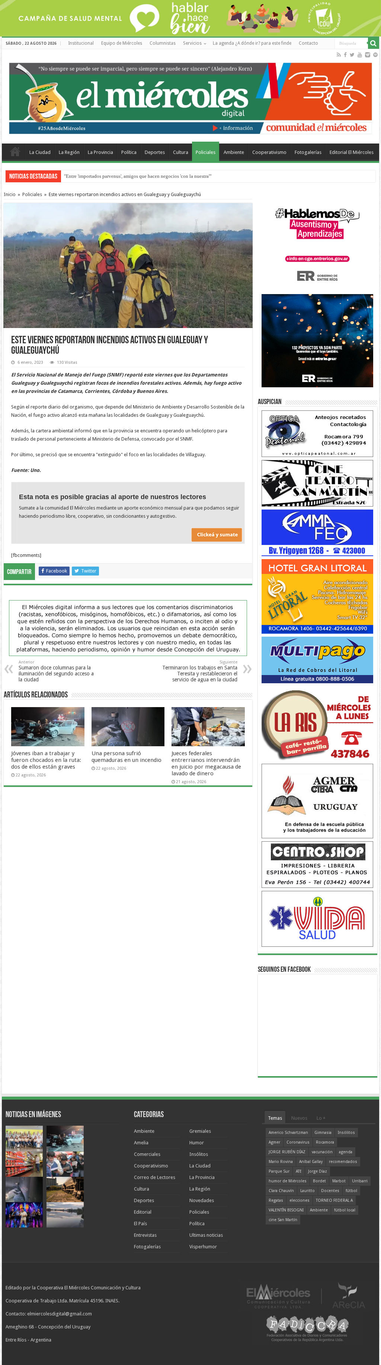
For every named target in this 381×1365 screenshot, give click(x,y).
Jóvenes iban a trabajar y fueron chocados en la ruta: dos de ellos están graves (46, 760)
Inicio (10, 194)
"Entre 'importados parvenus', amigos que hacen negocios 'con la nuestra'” (138, 176)
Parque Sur (279, 1171)
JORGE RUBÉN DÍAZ (287, 1152)
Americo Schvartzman (288, 1132)
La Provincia (100, 152)
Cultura (180, 152)
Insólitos (198, 1154)
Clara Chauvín (281, 1190)
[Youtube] (360, 54)
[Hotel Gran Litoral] (317, 596)
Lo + (321, 1118)
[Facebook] (345, 54)
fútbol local (344, 1210)
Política (129, 152)
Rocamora (325, 1142)
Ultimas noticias (206, 1235)
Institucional (81, 43)
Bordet (319, 1181)
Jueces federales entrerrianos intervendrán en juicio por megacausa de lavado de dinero (206, 763)
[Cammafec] (317, 532)
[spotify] (375, 54)
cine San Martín (283, 1219)
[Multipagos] (317, 659)
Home (15, 151)
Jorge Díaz (317, 1171)
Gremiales (200, 1131)
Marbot (339, 1181)
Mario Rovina (281, 1161)
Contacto (308, 43)
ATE (299, 1171)
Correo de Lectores (154, 1177)
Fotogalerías (308, 152)
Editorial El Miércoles (352, 152)
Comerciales (147, 1154)
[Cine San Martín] (317, 483)
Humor (196, 1142)
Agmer (274, 1142)
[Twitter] (352, 54)
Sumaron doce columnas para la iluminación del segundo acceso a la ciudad (56, 671)
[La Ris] (317, 723)
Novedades (201, 1200)
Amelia (141, 1142)
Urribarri (360, 1181)
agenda (345, 1152)
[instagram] (367, 54)
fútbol (351, 1190)
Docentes (330, 1190)
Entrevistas (145, 1235)
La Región (69, 152)
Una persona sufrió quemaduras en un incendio (126, 756)
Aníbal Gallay (311, 1161)
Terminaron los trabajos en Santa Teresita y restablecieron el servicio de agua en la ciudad (199, 671)
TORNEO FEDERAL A (334, 1200)
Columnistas (163, 43)
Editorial (142, 1212)
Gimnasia (323, 1132)
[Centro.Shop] (317, 864)
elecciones (299, 1200)
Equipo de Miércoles (121, 43)
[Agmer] (317, 801)
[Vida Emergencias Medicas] (317, 918)
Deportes (155, 152)
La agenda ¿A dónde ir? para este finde (252, 43)
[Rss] (339, 54)
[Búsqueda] (373, 43)
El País (140, 1223)
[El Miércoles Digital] (190, 96)
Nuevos (299, 1118)
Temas (275, 1118)
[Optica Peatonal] (317, 433)
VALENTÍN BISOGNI (286, 1210)
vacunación (322, 1152)
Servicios (192, 43)
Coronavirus (298, 1142)
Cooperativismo (269, 152)
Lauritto (307, 1190)
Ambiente (234, 152)
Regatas (276, 1200)
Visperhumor (203, 1246)
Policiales (205, 152)
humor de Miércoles (288, 1181)
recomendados (343, 1161)
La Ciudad (40, 152)
